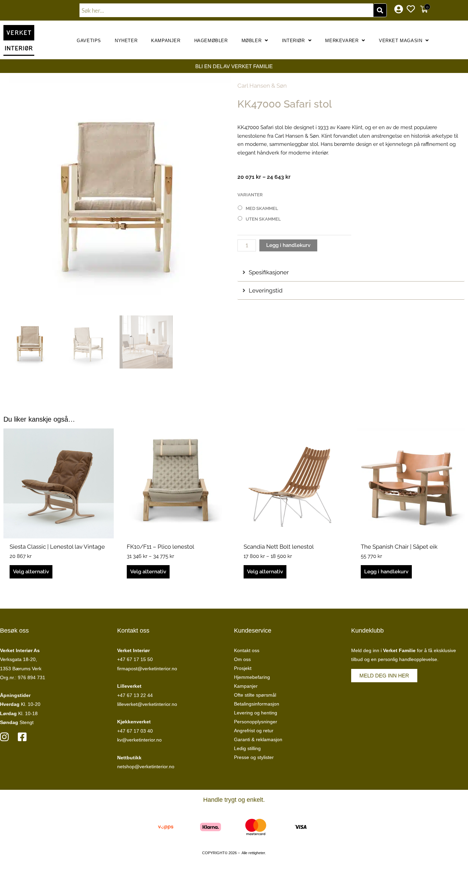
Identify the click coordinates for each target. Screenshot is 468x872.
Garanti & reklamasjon (258, 739)
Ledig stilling (247, 748)
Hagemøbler (211, 40)
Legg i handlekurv (288, 245)
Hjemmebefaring (252, 677)
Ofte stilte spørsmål (255, 695)
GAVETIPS (89, 40)
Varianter (250, 194)
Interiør (293, 40)
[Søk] (380, 10)
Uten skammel (263, 219)
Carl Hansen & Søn (262, 85)
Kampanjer (165, 40)
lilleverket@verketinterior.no (147, 704)
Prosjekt (242, 668)
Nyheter (126, 40)
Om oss (242, 659)
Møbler (252, 40)
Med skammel (262, 208)
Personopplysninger (255, 721)
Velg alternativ (31, 572)
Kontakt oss (246, 650)
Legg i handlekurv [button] (386, 572)
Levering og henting (255, 712)
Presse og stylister (254, 757)
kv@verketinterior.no (139, 740)
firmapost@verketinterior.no (147, 668)
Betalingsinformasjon (256, 704)
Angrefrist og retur (253, 730)
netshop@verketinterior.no (145, 766)
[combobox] (226, 10)
